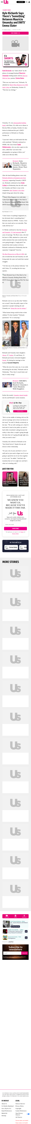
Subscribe (20, 2)
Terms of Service (20, 1103)
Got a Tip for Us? (6, 1108)
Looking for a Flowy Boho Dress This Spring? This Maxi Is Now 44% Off (19, 407)
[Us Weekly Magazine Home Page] (6, 2)
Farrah (4, 360)
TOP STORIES (14, 33)
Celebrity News (7, 10)
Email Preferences (7, 1111)
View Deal (20, 411)
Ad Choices (18, 1117)
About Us (4, 1103)
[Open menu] (2, 1)
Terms (22, 532)
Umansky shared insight (21, 395)
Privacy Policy (15, 533)
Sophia (11, 355)
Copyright (18, 1108)
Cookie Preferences (20, 1111)
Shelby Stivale (7, 29)
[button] (27, 2)
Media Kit (4, 1113)
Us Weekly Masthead (8, 1106)
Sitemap (4, 1115)
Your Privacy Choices (19, 1114)
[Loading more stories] (15, 579)
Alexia (4, 355)
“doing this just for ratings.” (18, 308)
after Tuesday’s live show (17, 190)
